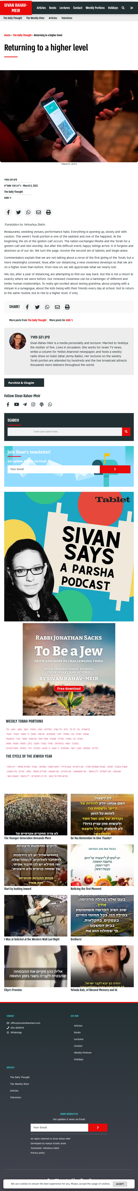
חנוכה (110, 766)
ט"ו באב (53, 776)
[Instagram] (33, 404)
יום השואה (53, 771)
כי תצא (55, 748)
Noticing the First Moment (86, 889)
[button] (123, 8)
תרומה (41, 734)
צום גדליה (66, 766)
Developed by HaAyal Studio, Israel (48, 1143)
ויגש (13, 729)
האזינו (23, 748)
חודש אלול (62, 776)
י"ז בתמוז (25, 776)
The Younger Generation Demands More (27, 838)
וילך (30, 748)
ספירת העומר (39, 771)
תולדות (48, 729)
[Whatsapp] (50, 404)
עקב (79, 748)
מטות (15, 743)
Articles (41, 8)
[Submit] (115, 469)
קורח (43, 743)
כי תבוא (46, 748)
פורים (21, 771)
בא (72, 734)
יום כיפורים (78, 766)
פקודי (9, 734)
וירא (66, 729)
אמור (24, 738)
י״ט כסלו (11, 766)
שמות (86, 734)
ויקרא (80, 738)
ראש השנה (53, 766)
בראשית (86, 729)
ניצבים (37, 748)
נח (78, 729)
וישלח (33, 729)
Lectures (65, 8)
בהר (18, 738)
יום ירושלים (105, 771)
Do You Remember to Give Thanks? (91, 838)
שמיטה (42, 766)
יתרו (59, 734)
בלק (30, 743)
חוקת (36, 743)
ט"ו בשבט (12, 771)
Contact (77, 8)
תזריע (61, 738)
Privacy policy (38, 1152)
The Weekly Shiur (35, 18)
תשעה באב (13, 776)
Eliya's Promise (13, 990)
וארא (78, 734)
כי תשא (7, 198)
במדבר (75, 743)
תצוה (33, 734)
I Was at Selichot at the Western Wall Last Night (31, 939)
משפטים (51, 734)
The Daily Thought (12, 18)
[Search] (126, 432)
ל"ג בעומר (93, 771)
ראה (73, 748)
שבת (34, 766)
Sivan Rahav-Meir (15, 8)
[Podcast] (41, 404)
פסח (28, 771)
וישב (26, 729)
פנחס (23, 743)
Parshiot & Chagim (21, 383)
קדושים (33, 738)
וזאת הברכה (12, 748)
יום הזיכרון (66, 771)
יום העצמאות (80, 771)
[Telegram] (24, 404)
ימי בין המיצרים (39, 776)
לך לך (72, 729)
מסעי (8, 743)
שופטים (65, 748)
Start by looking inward (17, 889)
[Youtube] (16, 404)
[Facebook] (7, 404)
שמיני (68, 738)
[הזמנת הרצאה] (69, 556)
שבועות (117, 771)
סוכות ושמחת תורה (95, 766)
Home (7, 35)
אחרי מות (43, 738)
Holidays (113, 8)
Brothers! (76, 939)
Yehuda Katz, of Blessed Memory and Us (94, 990)
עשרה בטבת (121, 766)
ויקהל (16, 734)
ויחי (7, 729)
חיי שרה (58, 729)
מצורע (53, 738)
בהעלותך (59, 743)
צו (74, 738)
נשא (68, 743)
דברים (95, 748)
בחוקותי (10, 738)
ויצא (40, 729)
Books (52, 8)
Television (66, 18)
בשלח (66, 734)
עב (131, 8)
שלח (50, 743)
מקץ (20, 729)
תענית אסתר (23, 766)
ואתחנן (86, 748)
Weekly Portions (95, 8)
